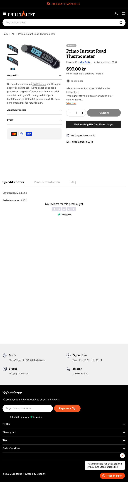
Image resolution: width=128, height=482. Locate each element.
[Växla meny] (4, 13)
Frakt (81, 73)
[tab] (13, 183)
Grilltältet (17, 473)
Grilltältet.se (39, 84)
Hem (5, 33)
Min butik (85, 62)
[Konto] (116, 13)
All (13, 33)
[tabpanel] (64, 196)
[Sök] (121, 22)
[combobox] (64, 22)
